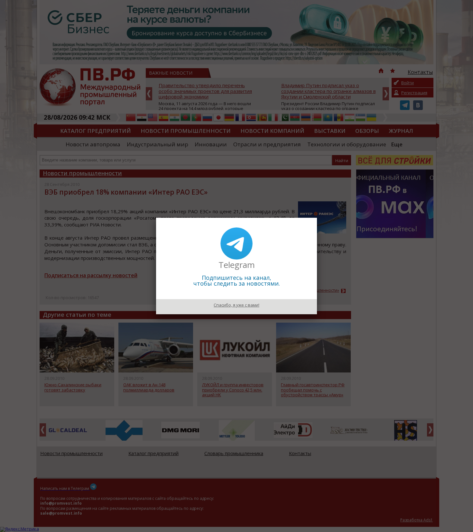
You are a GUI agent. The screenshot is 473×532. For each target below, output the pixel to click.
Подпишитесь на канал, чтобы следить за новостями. (236, 280)
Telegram (236, 265)
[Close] (317, 218)
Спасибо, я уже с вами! (236, 305)
